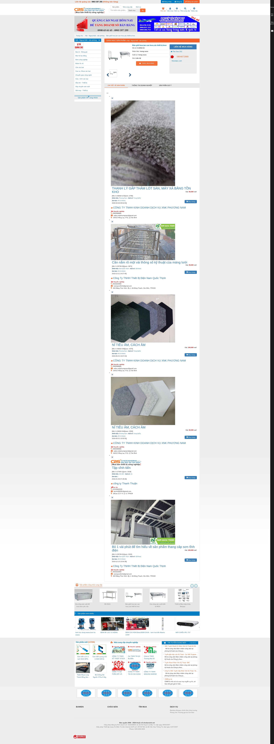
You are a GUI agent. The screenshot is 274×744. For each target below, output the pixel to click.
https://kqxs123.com (147, 732)
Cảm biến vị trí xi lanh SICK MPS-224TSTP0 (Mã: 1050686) (83, 658)
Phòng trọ (123, 732)
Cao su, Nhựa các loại (82, 71)
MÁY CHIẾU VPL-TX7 (183, 632)
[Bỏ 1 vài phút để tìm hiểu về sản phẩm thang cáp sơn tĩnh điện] (154, 522)
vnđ (195, 192)
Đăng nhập (167, 1)
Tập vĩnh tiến (121, 468)
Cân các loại (79, 67)
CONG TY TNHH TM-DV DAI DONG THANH (134, 673)
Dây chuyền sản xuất (82, 86)
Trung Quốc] (137, 198)
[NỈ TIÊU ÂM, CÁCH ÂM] (154, 318)
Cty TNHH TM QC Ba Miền (134, 657)
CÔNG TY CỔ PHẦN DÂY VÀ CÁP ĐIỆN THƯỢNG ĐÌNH (117, 673)
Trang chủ (79, 35)
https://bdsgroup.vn (134, 732)
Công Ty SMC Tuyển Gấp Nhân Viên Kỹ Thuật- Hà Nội (181, 671)
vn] (131, 474)
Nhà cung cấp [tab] (127, 7)
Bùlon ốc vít (79, 63)
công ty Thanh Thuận (125, 483)
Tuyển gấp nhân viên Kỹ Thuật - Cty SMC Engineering (181, 654)
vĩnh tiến (121, 474)
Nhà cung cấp (185, 11)
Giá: (187, 192)
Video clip (194, 11)
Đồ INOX (107, 604)
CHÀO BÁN (112, 707)
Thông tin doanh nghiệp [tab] (142, 85)
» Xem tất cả (193, 642)
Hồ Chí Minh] (121, 200)
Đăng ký (179, 1)
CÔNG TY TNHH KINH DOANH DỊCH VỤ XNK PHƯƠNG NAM (149, 207)
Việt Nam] (138, 268)
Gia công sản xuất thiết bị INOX (157, 605)
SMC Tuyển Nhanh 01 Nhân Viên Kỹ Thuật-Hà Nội (180, 646)
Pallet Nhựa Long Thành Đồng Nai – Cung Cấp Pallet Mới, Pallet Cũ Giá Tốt (83, 676)
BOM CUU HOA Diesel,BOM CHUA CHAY (137, 634)
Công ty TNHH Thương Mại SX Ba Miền (149, 657)
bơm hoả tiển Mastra (158, 632)
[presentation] (192, 585)
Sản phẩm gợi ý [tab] (165, 85)
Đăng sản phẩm (192, 1)
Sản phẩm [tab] (115, 7)
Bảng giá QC (272, 23)
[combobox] (139, 10)
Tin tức (272, 7)
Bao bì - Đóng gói (81, 52)
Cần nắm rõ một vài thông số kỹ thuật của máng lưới (149, 262)
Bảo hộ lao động (81, 56)
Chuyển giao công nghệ (83, 75)
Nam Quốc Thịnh (124, 268)
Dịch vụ (176, 11)
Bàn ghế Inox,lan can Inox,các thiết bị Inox (120, 35)
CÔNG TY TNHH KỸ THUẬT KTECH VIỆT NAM (118, 657)
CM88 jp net (168, 679)
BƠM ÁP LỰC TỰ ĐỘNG (109, 632)
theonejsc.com (176, 61)
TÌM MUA (143, 707)
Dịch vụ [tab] (138, 7)
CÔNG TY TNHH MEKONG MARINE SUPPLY (150, 673)
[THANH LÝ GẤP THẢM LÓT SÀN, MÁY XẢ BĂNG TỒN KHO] (154, 143)
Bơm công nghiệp (81, 59)
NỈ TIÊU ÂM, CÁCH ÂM (128, 345)
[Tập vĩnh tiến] (154, 462)
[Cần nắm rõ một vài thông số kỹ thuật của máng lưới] (154, 242)
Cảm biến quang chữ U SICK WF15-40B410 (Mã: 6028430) (99, 658)
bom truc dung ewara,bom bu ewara (85, 634)
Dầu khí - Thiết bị (81, 83)
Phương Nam (123, 198)
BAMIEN (80, 707)
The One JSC (177, 51)
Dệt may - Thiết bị (81, 90)
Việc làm (163, 11)
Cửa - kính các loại (81, 79)
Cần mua (170, 11)
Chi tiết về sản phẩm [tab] (116, 85)
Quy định (272, 14)
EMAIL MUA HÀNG (147, 63)
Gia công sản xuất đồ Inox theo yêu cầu (82, 605)
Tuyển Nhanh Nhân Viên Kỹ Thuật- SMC (177, 662)
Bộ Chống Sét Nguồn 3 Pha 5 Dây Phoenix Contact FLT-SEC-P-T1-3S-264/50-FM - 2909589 (99, 676)
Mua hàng (191, 202)
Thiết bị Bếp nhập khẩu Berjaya (183, 605)
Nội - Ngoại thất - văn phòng (94, 35)
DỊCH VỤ (174, 707)
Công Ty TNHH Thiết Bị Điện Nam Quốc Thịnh (139, 278)
